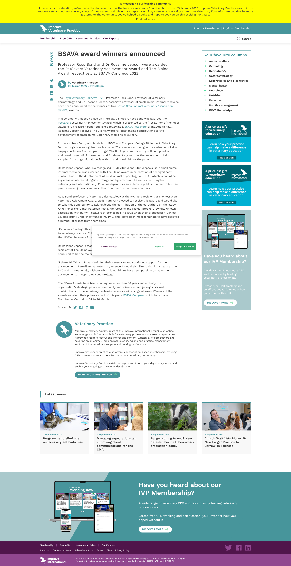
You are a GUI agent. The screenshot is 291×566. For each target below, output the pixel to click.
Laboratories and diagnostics (228, 80)
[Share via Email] (46, 99)
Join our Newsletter (206, 28)
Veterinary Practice (85, 82)
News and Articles (87, 38)
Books (100, 550)
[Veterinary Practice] (64, 349)
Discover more (217, 302)
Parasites (215, 100)
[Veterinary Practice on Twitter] (228, 548)
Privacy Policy (122, 550)
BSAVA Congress (134, 295)
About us (45, 550)
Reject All (159, 246)
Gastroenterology (221, 75)
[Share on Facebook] (46, 86)
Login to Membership (237, 28)
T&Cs (109, 550)
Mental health (218, 85)
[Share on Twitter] (46, 80)
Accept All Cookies (184, 246)
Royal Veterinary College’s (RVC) (84, 97)
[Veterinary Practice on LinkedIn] (248, 548)
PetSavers (64, 122)
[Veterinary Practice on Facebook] (238, 548)
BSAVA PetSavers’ (135, 126)
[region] (146, 241)
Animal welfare (219, 61)
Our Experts (111, 38)
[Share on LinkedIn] (46, 93)
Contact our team (62, 550)
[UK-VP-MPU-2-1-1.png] (226, 141)
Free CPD (66, 38)
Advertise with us (84, 550)
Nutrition (215, 95)
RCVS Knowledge (220, 110)
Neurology (216, 90)
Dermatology (217, 71)
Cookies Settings (108, 246)
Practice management (223, 105)
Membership (48, 38)
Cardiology (216, 66)
